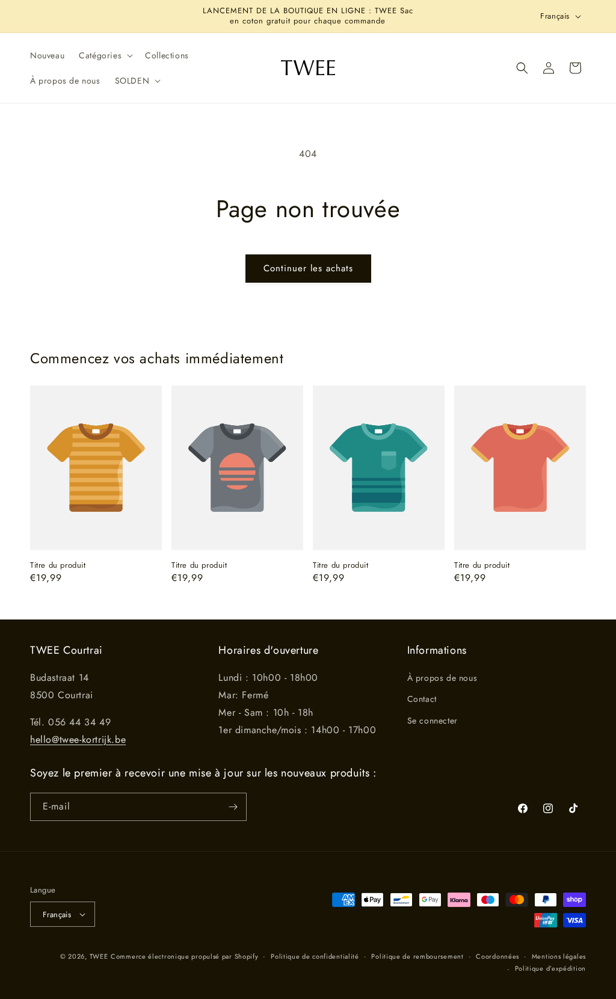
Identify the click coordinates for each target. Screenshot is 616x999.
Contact (422, 699)
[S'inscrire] (233, 807)
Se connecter (432, 721)
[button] (105, 55)
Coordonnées (497, 956)
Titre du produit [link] (58, 566)
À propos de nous (442, 678)
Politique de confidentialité (315, 956)
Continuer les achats (308, 268)
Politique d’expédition (550, 968)
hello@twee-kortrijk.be (78, 739)
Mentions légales (559, 956)
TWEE (99, 956)
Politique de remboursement (417, 956)
